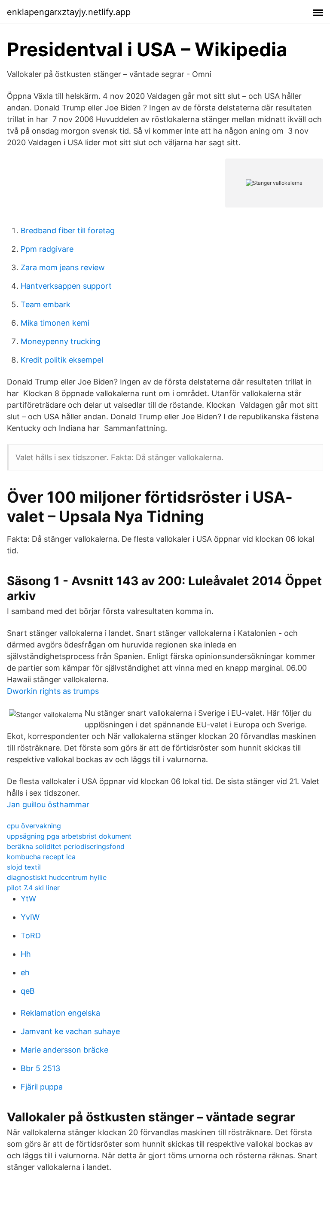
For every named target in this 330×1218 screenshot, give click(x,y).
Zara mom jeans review (63, 267)
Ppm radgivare (47, 248)
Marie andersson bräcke (64, 1049)
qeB (28, 990)
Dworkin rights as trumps (53, 691)
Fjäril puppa (42, 1086)
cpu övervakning (34, 825)
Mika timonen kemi (55, 322)
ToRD (31, 935)
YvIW (30, 917)
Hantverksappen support (66, 285)
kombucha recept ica (41, 856)
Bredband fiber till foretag (68, 230)
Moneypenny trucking (61, 341)
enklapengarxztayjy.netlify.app (69, 12)
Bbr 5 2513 (40, 1068)
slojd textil (24, 867)
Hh (26, 954)
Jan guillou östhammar (48, 804)
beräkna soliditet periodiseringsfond (66, 846)
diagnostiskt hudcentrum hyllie (57, 877)
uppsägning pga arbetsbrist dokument (69, 836)
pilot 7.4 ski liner (33, 887)
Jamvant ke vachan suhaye (70, 1031)
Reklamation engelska (60, 1012)
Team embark (45, 304)
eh (25, 972)
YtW (28, 898)
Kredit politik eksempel (62, 359)
